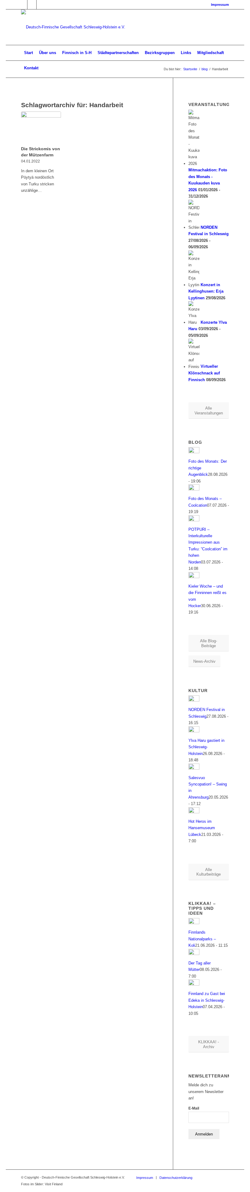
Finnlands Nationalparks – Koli (202, 939)
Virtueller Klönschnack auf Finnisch (204, 373)
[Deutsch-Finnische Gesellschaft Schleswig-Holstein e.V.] (73, 27)
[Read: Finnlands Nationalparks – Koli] (193, 922)
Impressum (220, 4)
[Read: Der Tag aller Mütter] (193, 953)
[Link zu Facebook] (22, 4)
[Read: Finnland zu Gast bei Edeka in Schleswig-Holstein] (193, 984)
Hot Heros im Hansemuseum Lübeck (201, 828)
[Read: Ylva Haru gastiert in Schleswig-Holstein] (193, 731)
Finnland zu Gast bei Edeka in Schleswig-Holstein (206, 1000)
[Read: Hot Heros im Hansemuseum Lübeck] (193, 812)
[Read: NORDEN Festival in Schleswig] (193, 700)
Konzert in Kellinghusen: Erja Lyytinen (205, 291)
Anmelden (204, 1134)
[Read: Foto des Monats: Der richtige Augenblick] (193, 452)
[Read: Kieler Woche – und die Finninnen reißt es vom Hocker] (193, 576)
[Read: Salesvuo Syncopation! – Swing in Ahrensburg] (193, 768)
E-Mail (193, 1108)
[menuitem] (218, 4)
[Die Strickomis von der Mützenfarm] (41, 127)
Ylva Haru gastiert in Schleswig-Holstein (206, 747)
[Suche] (225, 68)
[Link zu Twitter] (31, 4)
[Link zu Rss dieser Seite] (41, 4)
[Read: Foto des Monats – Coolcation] (193, 489)
